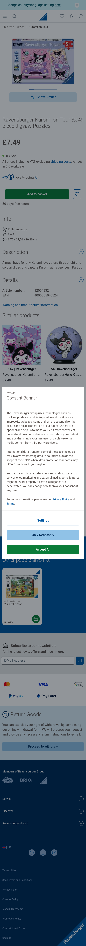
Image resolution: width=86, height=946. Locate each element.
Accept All (43, 549)
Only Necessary (43, 535)
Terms (10, 503)
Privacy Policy (61, 499)
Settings (43, 520)
